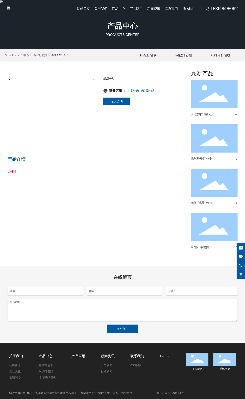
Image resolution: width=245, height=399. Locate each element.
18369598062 (140, 90)
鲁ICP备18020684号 (170, 393)
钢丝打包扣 (40, 55)
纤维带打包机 (220, 55)
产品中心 (122, 25)
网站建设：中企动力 (92, 392)
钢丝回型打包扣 (201, 203)
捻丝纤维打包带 (201, 159)
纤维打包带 (148, 55)
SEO (115, 392)
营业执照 (126, 392)
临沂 (107, 392)
